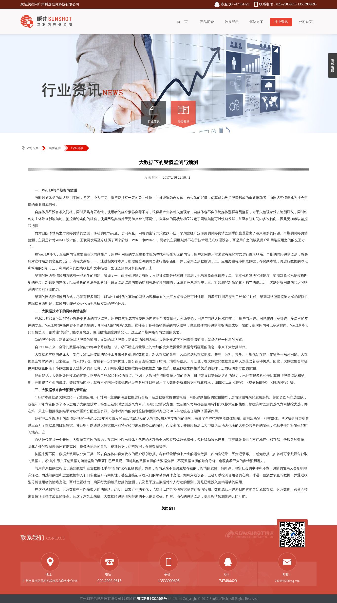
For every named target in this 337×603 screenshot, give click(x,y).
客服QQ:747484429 (235, 4)
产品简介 (207, 22)
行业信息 (154, 121)
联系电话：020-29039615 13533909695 (288, 4)
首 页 (182, 22)
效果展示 (232, 22)
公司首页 (306, 22)
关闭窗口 (168, 508)
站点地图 (175, 599)
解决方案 (256, 22)
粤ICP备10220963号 (152, 599)
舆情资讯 (183, 121)
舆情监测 (55, 148)
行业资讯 (281, 22)
